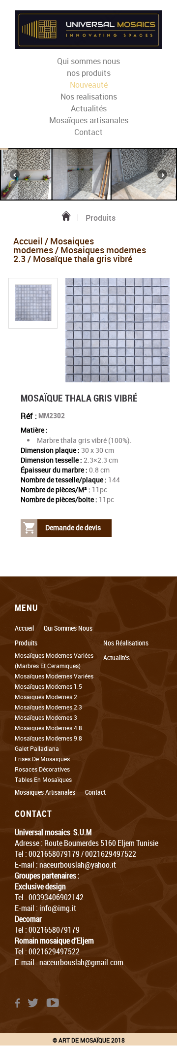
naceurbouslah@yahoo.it (77, 864)
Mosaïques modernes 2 (46, 697)
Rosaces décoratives (42, 769)
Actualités (89, 108)
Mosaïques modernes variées (54, 676)
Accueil (28, 241)
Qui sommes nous (88, 61)
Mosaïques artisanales (88, 120)
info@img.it (57, 908)
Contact (88, 132)
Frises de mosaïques (42, 759)
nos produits (89, 72)
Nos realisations (88, 96)
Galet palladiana (37, 748)
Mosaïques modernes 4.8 (48, 728)
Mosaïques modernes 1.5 (48, 686)
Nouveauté (89, 84)
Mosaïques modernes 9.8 (48, 738)
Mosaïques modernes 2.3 (48, 707)
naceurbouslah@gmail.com (81, 962)
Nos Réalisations (125, 642)
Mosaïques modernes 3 (46, 717)
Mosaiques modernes (53, 245)
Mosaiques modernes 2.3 (79, 254)
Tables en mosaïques (43, 779)
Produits (26, 642)
